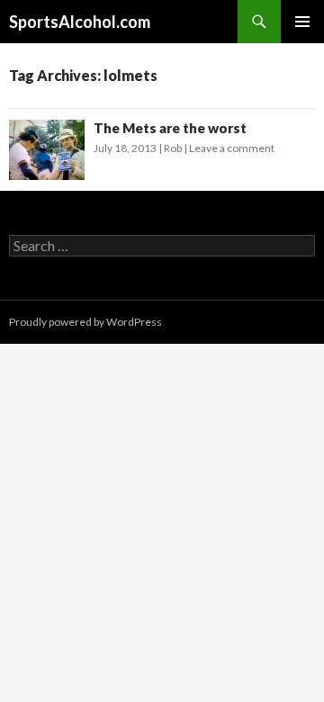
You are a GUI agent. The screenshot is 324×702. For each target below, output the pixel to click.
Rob (173, 148)
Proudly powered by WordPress (85, 321)
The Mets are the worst (170, 128)
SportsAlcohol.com (79, 22)
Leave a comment (231, 148)
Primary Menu (302, 21)
